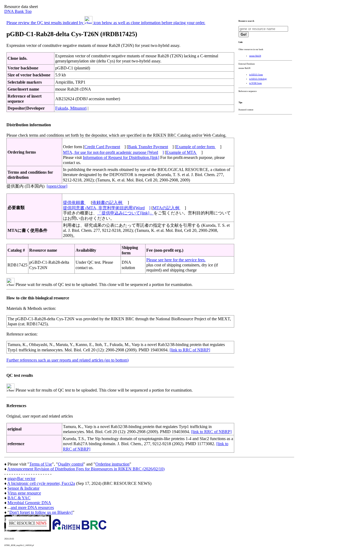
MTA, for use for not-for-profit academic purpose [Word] (113, 152)
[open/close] (57, 186)
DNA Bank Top (18, 11)
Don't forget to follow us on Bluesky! (41, 512)
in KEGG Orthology (258, 79)
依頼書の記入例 (107, 202)
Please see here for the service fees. (176, 260)
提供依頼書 (74, 202)
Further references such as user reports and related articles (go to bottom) (67, 360)
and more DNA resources (32, 507)
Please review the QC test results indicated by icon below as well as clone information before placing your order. (105, 22)
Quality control (70, 464)
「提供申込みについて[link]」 (125, 213)
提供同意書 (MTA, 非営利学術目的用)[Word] (106, 208)
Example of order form (196, 146)
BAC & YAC (19, 498)
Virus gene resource (24, 493)
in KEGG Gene (256, 74)
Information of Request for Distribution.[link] (121, 157)
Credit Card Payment (102, 146)
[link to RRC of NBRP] (190, 350)
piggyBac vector (21, 478)
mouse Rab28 (255, 56)
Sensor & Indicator (23, 488)
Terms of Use (40, 464)
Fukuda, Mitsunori (71, 108)
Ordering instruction (112, 464)
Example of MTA (181, 152)
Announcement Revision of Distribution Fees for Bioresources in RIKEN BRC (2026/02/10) (86, 469)
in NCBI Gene (255, 83)
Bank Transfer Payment (148, 146)
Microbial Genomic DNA (29, 502)
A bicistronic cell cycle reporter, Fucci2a (41, 483)
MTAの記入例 (166, 208)
